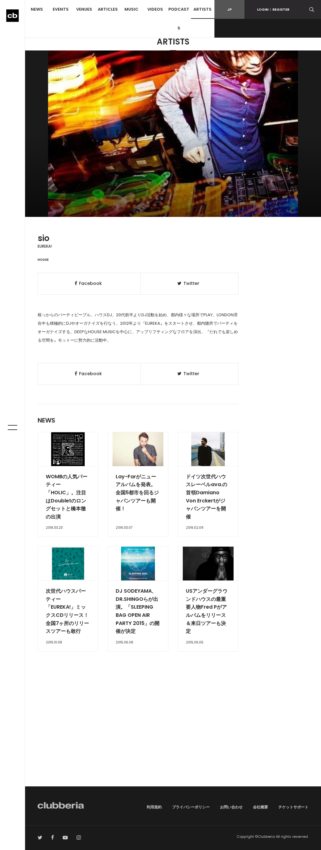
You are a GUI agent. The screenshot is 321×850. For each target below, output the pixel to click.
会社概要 (260, 807)
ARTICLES (108, 9)
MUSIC (131, 9)
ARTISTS (202, 9)
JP (229, 9)
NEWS (37, 9)
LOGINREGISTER (273, 9)
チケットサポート (293, 807)
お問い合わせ (231, 807)
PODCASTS (178, 18)
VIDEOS (155, 9)
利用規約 (154, 807)
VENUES (84, 9)
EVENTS (61, 9)
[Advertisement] (173, 733)
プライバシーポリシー (191, 807)
